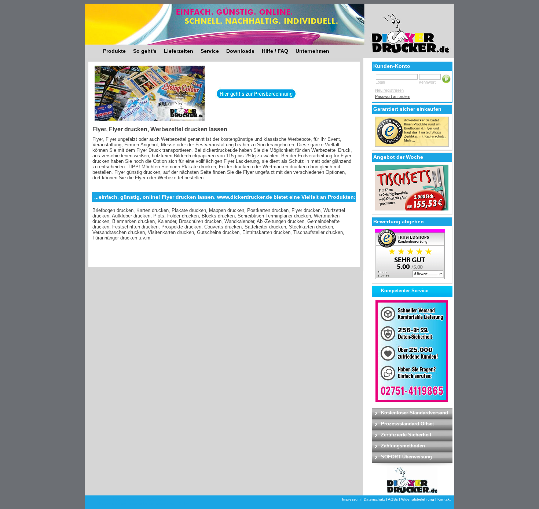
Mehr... (409, 140)
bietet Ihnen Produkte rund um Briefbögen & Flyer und (422, 124)
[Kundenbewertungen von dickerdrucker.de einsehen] (410, 277)
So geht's (145, 51)
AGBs (393, 499)
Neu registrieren (389, 90)
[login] (446, 79)
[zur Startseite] (401, 27)
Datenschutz (374, 499)
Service (210, 51)
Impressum (351, 499)
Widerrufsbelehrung (417, 499)
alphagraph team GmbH (168, 503)
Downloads (240, 51)
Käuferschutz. (435, 136)
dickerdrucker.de (416, 120)
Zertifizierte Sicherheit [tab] (406, 434)
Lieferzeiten (178, 51)
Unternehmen (312, 51)
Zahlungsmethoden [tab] (403, 445)
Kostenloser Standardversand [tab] (414, 412)
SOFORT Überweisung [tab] (406, 456)
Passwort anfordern (392, 96)
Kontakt (444, 499)
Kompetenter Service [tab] (404, 290)
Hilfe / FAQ (275, 51)
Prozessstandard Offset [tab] (407, 423)
